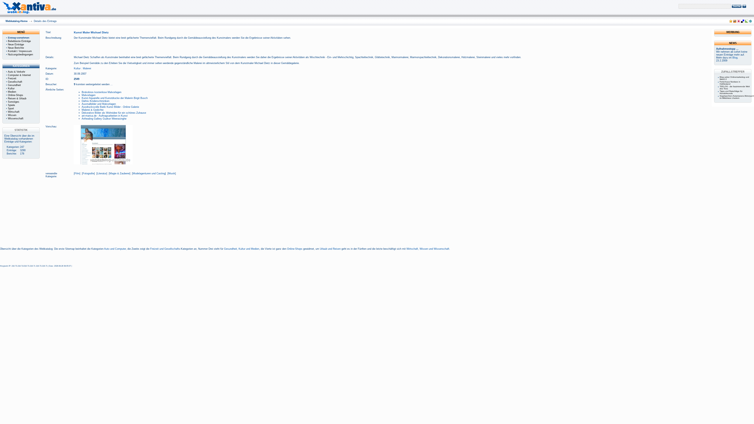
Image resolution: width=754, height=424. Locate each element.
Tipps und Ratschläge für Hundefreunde (731, 92)
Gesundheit (14, 85)
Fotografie (88, 173)
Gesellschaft (15, 81)
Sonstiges (13, 101)
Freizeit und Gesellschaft (164, 248)
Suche (736, 6)
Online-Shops (294, 248)
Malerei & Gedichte (92, 109)
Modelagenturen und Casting (149, 173)
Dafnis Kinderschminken (95, 101)
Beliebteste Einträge (19, 41)
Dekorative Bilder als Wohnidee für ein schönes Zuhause (114, 112)
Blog (735, 57)
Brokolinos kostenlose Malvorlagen (101, 92)
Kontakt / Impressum (20, 51)
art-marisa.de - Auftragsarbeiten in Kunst (105, 115)
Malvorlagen (88, 95)
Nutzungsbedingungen (20, 54)
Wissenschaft (15, 118)
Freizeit (12, 78)
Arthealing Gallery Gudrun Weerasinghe (104, 118)
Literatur (101, 173)
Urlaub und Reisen (330, 248)
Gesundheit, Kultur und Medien (241, 248)
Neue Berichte (16, 47)
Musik (171, 173)
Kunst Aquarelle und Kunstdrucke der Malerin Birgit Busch (115, 98)
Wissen (12, 115)
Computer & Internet (19, 75)
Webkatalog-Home (16, 21)
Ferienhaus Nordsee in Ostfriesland (730, 83)
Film (77, 173)
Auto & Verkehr (16, 71)
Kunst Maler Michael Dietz (91, 32)
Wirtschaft (13, 111)
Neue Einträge (16, 44)
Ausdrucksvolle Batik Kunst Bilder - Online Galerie (110, 106)
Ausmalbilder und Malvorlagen (99, 103)
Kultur (77, 68)
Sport (11, 108)
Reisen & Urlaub (17, 98)
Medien (12, 91)
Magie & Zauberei (120, 173)
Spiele (11, 105)
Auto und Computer (115, 248)
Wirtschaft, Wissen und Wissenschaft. (428, 248)
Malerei (87, 68)
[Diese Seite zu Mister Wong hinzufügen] (734, 21)
